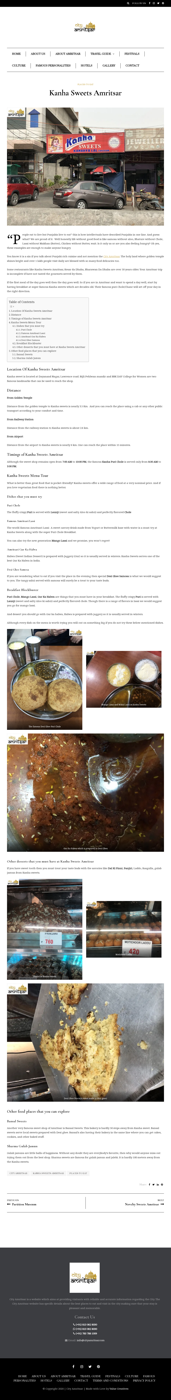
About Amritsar (67, 54)
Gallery (109, 65)
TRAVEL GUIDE (90, 1376)
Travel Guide (101, 54)
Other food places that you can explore (33, 350)
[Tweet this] (153, 1184)
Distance (16, 314)
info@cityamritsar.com (91, 1340)
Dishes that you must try (30, 325)
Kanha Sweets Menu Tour (26, 322)
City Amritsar (111, 256)
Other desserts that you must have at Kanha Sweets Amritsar (51, 347)
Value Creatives (119, 1388)
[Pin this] (162, 1184)
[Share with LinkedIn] (158, 1184)
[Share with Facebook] (149, 1184)
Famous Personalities (53, 65)
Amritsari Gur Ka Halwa (33, 336)
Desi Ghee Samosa (30, 340)
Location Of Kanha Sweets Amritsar (31, 310)
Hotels (86, 65)
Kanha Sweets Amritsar (48, 1173)
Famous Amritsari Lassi (33, 333)
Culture (19, 65)
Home (16, 54)
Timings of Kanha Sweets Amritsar (31, 318)
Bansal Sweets (25, 354)
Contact (132, 65)
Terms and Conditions (110, 1380)
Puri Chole (26, 329)
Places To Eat (86, 85)
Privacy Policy (144, 1380)
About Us (38, 54)
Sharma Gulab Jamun (29, 358)
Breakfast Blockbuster (29, 343)
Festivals (132, 54)
